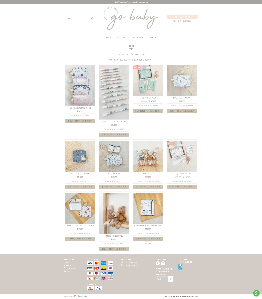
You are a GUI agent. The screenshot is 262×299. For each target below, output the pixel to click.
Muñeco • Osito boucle (114, 236)
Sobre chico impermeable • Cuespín (80, 225)
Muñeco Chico (148, 173)
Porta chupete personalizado (114, 121)
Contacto (152, 37)
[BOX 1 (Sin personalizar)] (148, 80)
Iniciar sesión (187, 21)
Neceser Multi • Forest (80, 173)
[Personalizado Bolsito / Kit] (80, 85)
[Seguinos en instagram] (163, 263)
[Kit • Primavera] (114, 156)
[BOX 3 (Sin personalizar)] (182, 156)
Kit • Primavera (114, 173)
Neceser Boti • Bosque (181, 98)
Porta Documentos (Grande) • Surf (148, 225)
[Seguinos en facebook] (158, 263)
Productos (120, 37)
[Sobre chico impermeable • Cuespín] (80, 208)
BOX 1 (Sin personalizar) (148, 98)
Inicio (108, 37)
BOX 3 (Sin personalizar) (181, 173)
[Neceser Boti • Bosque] (182, 80)
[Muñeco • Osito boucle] (114, 213)
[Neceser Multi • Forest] (80, 156)
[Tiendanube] (76, 297)
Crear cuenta (176, 21)
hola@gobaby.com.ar (132, 265)
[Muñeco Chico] (148, 156)
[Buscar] (92, 18)
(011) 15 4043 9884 (131, 262)
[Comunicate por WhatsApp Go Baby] (256, 293)
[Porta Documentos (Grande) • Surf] (148, 208)
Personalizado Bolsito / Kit (80, 108)
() (184, 17)
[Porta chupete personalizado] (114, 92)
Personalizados (136, 37)
